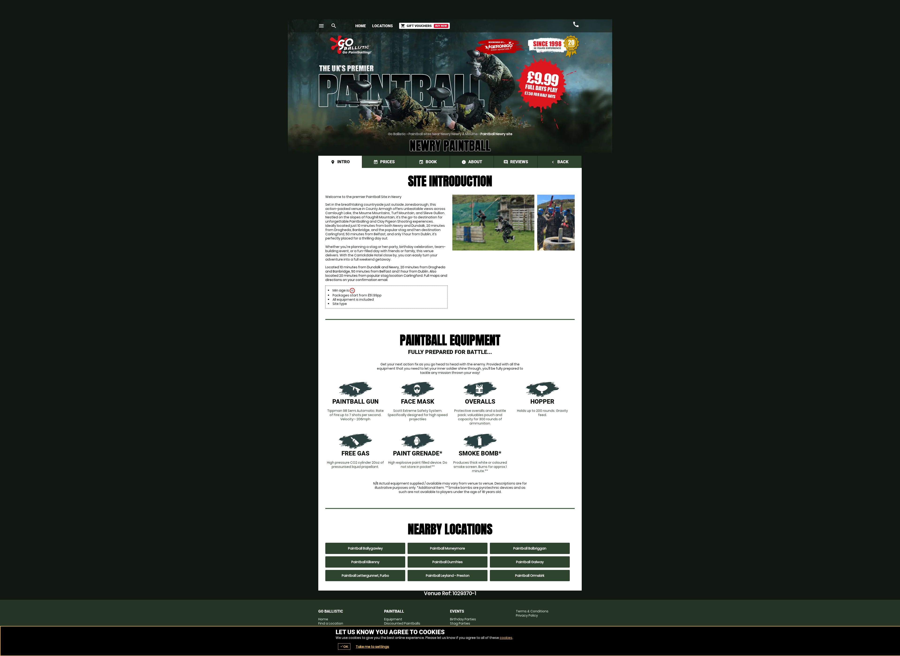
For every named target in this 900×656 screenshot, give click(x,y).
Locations (382, 26)
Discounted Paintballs (402, 623)
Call (575, 24)
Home (360, 26)
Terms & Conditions (532, 611)
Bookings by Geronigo (499, 46)
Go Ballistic (397, 134)
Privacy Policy (527, 615)
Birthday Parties (463, 619)
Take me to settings (372, 646)
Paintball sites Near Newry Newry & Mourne (443, 134)
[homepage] (415, 45)
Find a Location (330, 623)
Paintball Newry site (496, 134)
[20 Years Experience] (553, 46)
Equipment (393, 619)
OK (344, 646)
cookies (506, 637)
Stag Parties (460, 623)
